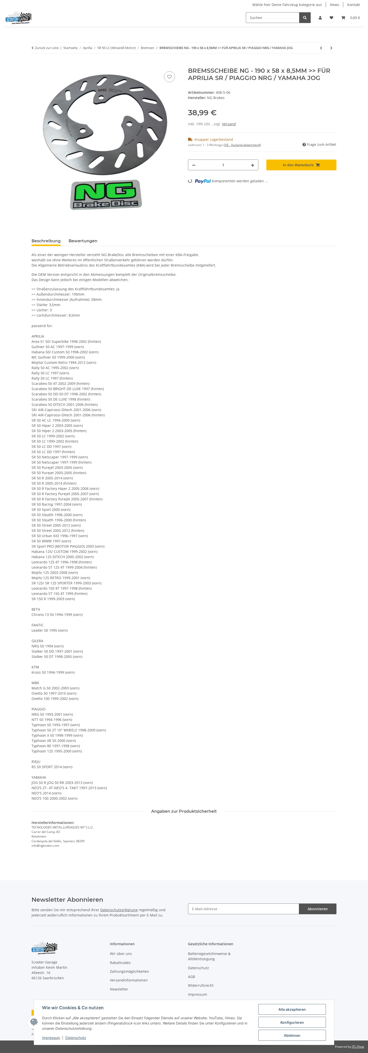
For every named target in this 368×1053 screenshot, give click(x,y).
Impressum (51, 1037)
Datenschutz (75, 1037)
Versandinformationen (129, 980)
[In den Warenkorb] (36, 64)
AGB (191, 976)
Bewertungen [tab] (83, 241)
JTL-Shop (358, 1046)
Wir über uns (121, 953)
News (334, 4)
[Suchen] (305, 17)
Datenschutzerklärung (119, 909)
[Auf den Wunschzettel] (169, 76)
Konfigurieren (292, 1022)
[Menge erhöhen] (252, 165)
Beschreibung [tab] (46, 241)
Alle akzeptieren (292, 1009)
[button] (320, 17)
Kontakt (353, 4)
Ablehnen (292, 1035)
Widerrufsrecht (201, 985)
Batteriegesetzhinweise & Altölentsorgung (209, 956)
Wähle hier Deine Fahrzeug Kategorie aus (287, 4)
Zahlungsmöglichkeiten (129, 971)
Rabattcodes (120, 962)
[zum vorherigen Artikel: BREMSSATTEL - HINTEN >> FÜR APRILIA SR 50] (321, 48)
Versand (229, 124)
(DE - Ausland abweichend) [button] (242, 145)
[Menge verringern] (193, 165)
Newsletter (119, 989)
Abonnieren (318, 908)
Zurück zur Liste (47, 48)
